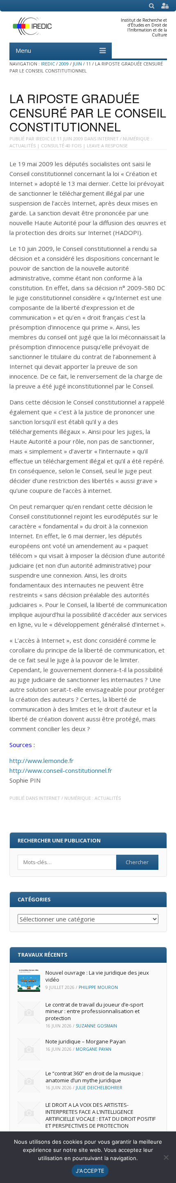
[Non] (166, 1157)
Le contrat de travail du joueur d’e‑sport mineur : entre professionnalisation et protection (94, 1011)
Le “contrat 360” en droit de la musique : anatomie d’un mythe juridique (94, 1077)
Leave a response (107, 145)
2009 (64, 64)
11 (88, 64)
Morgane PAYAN (93, 1049)
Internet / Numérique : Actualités (80, 798)
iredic (43, 138)
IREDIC (48, 64)
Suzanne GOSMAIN (96, 1026)
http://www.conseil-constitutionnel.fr (60, 770)
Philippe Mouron (98, 987)
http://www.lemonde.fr (41, 760)
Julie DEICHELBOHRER (99, 1087)
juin (77, 64)
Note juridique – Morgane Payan (85, 1041)
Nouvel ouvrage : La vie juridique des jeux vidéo (97, 976)
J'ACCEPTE (90, 1170)
